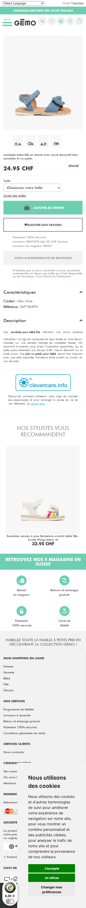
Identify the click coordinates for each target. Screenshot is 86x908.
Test (29, 195)
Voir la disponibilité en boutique (43, 258)
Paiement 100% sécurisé (29, 237)
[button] (43, 293)
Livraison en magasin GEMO (32, 246)
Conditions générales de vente (24, 733)
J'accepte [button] (51, 868)
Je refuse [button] (51, 878)
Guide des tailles (14, 195)
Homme (8, 672)
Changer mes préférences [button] (51, 889)
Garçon (8, 690)
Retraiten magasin (21, 592)
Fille (6, 684)
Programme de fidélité (18, 709)
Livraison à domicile (17, 715)
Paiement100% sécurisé (21, 623)
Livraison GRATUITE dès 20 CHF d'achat (40, 241)
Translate (77, 3)
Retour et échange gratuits (21, 721)
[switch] (10, 901)
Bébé (6, 678)
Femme (8, 666)
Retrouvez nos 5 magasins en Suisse (43, 562)
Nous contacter (14, 752)
